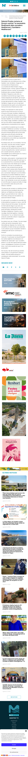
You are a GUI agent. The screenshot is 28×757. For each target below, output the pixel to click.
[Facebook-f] (12, 267)
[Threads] (17, 1)
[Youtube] (10, 1)
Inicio (2, 15)
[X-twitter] (15, 1)
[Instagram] (14, 1)
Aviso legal (22, 755)
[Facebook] (12, 1)
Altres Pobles (6, 16)
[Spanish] (7, 755)
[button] (26, 731)
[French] (5, 755)
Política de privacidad (15, 755)
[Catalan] (2, 755)
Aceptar (14, 744)
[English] (4, 755)
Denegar (14, 748)
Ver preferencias (14, 752)
